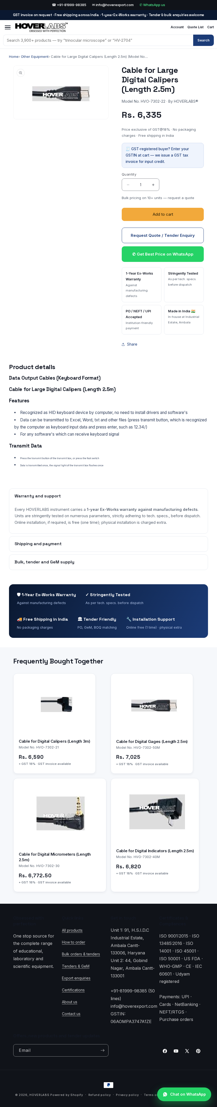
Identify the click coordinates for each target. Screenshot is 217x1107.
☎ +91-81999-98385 (69, 5)
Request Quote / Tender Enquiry (163, 235)
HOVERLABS (39, 1095)
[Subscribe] (102, 1050)
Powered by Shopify (66, 1095)
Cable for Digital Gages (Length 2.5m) (152, 741)
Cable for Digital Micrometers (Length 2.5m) (55, 857)
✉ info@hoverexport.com (113, 5)
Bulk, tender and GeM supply (44, 562)
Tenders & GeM (75, 966)
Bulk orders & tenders (81, 954)
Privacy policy (127, 1095)
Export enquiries (76, 978)
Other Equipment (34, 56)
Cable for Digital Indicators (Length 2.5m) (155, 851)
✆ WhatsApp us (152, 5)
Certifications (73, 990)
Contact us (71, 1013)
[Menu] (7, 27)
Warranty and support (38, 496)
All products (72, 930)
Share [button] (132, 344)
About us (69, 1002)
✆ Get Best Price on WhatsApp (162, 254)
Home (14, 56)
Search (203, 40)
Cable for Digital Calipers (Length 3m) (54, 741)
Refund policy (99, 1095)
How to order (73, 942)
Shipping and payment (38, 544)
